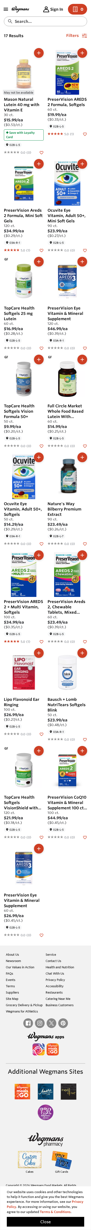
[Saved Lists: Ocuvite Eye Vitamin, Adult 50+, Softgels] (41, 543)
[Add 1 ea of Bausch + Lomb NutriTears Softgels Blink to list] (82, 653)
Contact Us (53, 961)
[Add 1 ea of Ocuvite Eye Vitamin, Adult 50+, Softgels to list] (39, 457)
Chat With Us (55, 973)
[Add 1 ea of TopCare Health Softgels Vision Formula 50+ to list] (39, 359)
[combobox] (45, 21)
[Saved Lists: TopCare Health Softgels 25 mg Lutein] (41, 348)
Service (51, 954)
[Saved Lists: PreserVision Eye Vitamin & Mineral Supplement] (85, 348)
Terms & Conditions (55, 1212)
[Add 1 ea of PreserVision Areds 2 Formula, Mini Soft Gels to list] (39, 164)
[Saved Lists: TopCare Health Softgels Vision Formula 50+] (41, 446)
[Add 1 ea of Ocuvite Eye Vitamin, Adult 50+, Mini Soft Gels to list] (82, 164)
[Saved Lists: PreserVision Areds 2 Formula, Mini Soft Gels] (41, 250)
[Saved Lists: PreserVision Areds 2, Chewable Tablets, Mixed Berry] (85, 641)
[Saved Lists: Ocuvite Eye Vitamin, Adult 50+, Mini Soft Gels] (85, 250)
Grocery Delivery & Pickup (24, 1005)
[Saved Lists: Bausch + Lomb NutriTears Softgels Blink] (85, 739)
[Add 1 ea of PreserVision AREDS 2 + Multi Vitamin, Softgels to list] (39, 555)
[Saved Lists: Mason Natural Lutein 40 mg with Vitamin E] (41, 152)
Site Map (12, 999)
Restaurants (54, 992)
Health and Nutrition (60, 967)
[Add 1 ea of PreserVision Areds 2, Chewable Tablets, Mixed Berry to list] (82, 555)
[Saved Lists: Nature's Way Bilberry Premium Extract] (85, 543)
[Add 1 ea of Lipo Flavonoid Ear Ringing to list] (39, 653)
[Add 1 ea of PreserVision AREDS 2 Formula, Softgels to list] (82, 53)
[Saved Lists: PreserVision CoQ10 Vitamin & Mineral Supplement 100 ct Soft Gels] (85, 837)
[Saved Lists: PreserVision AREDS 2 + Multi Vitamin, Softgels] (41, 641)
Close (45, 1221)
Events (10, 980)
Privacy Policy (55, 980)
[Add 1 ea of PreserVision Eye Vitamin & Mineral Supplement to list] (82, 262)
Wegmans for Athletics (22, 1011)
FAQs (9, 973)
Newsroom (13, 961)
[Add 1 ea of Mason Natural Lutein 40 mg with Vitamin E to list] (39, 53)
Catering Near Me (58, 999)
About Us (12, 954)
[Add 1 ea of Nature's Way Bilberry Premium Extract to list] (82, 457)
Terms (10, 986)
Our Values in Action (20, 967)
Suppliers (12, 992)
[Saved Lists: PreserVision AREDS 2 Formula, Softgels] (85, 134)
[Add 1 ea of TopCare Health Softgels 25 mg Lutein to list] (39, 262)
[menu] (6, 9)
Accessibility (55, 986)
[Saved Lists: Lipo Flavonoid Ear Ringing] (41, 734)
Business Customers (60, 1005)
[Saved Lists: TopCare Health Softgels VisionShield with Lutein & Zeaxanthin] (41, 837)
